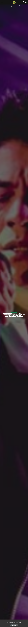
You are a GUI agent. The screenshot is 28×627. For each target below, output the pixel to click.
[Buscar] (26, 2)
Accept (14, 625)
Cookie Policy (18, 622)
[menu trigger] (2, 2)
